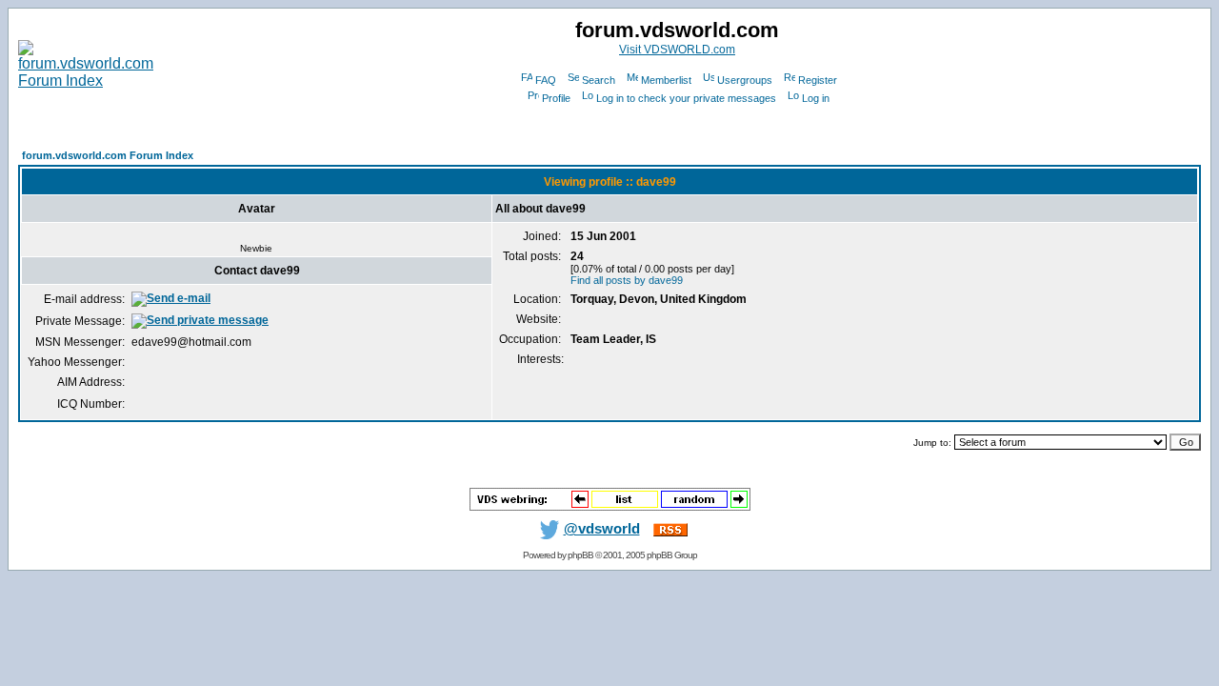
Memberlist (666, 80)
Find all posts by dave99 (626, 280)
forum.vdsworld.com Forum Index (107, 155)
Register (817, 80)
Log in (815, 98)
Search (598, 80)
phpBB (580, 555)
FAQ (545, 80)
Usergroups (744, 80)
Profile (556, 98)
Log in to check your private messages (686, 98)
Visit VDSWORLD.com (677, 49)
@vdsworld (602, 528)
